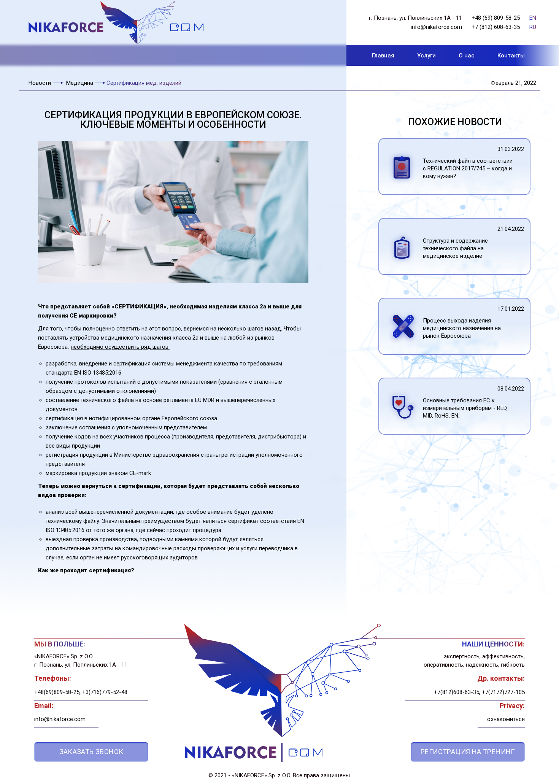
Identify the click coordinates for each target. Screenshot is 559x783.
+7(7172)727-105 (503, 692)
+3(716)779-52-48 (104, 692)
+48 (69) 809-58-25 (496, 17)
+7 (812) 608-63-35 (496, 27)
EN (532, 17)
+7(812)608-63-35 (456, 692)
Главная (383, 55)
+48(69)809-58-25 (56, 692)
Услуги (426, 55)
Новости (40, 82)
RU (532, 27)
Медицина (79, 82)
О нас (467, 55)
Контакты (511, 55)
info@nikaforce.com (436, 27)
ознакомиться (506, 719)
